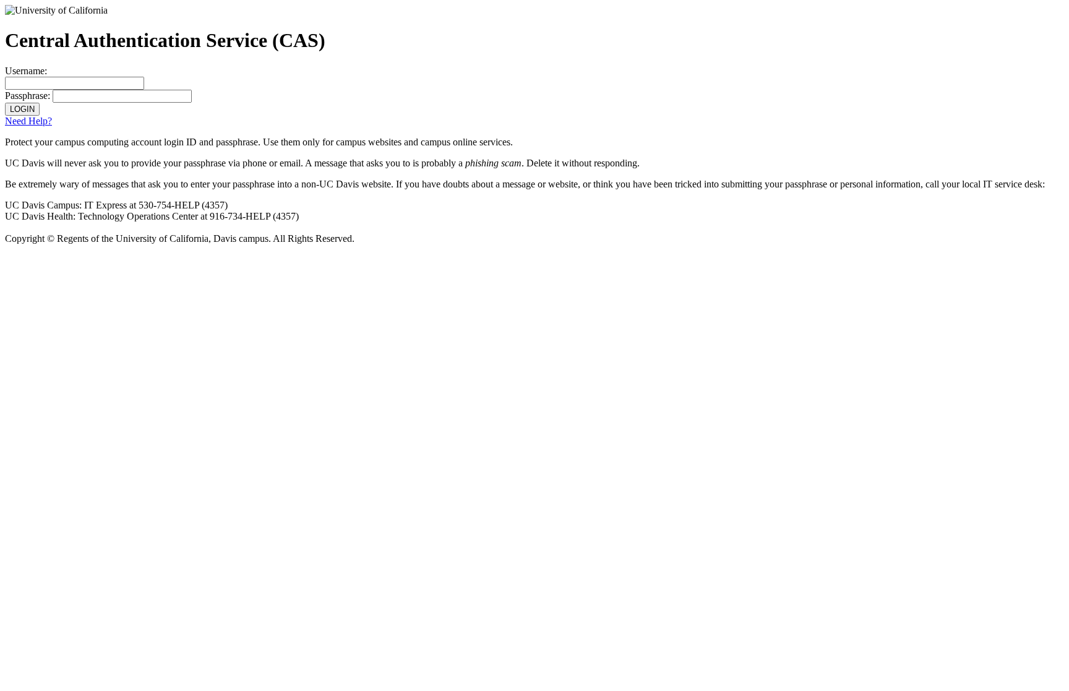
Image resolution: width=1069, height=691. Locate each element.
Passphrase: (27, 95)
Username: (26, 71)
